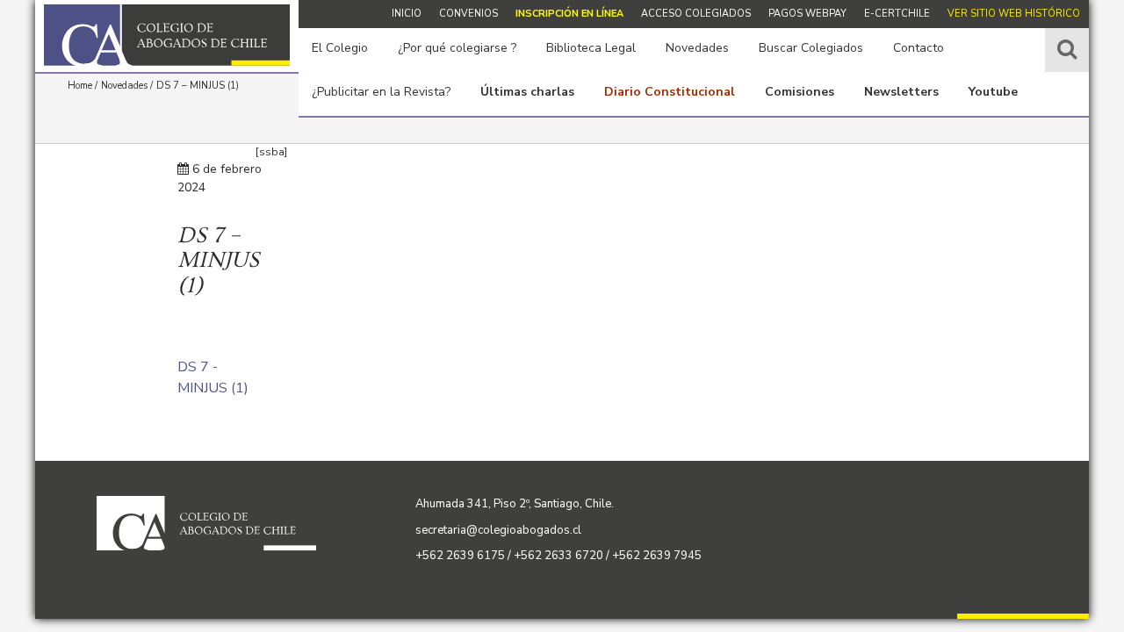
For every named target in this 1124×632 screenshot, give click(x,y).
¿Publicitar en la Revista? (381, 91)
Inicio (407, 13)
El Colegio (340, 48)
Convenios (468, 13)
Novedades (697, 48)
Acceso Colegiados (696, 13)
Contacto (918, 48)
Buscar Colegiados (811, 48)
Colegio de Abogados (167, 35)
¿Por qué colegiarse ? (457, 48)
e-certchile (897, 13)
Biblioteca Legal (591, 48)
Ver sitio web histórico (1013, 13)
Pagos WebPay (807, 13)
